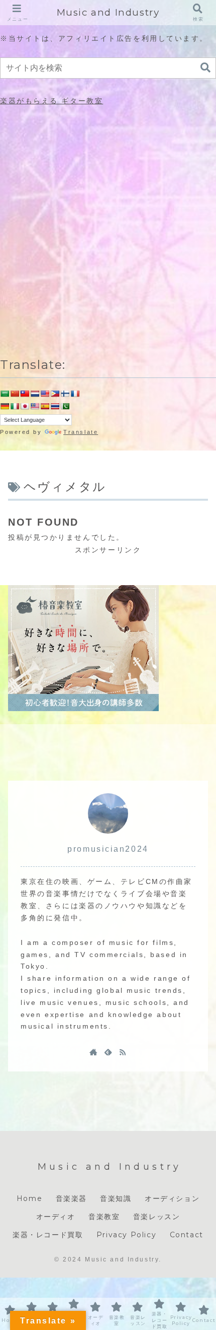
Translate (80, 432)
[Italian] (14, 406)
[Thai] (54, 406)
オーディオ (55, 1216)
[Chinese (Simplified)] (14, 394)
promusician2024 (107, 849)
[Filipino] (54, 394)
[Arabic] (4, 394)
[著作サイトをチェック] (93, 1051)
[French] (74, 394)
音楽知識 (115, 1198)
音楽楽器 (71, 1198)
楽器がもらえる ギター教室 (51, 101)
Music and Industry (108, 12)
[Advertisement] (108, 228)
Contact (186, 1234)
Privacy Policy (126, 1234)
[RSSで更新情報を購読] (122, 1051)
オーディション (172, 1198)
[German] (4, 406)
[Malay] (34, 406)
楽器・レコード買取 (48, 1234)
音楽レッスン (156, 1216)
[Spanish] (44, 406)
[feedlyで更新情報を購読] (108, 1051)
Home (29, 1198)
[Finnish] (64, 394)
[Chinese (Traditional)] (24, 394)
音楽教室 (104, 1216)
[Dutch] (34, 394)
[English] (44, 394)
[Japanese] (24, 406)
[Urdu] (64, 406)
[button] (205, 68)
